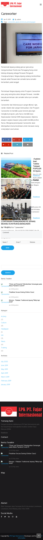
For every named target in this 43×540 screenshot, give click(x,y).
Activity (3, 316)
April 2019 (4, 373)
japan (17, 22)
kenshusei (23, 22)
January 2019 (5, 384)
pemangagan (31, 22)
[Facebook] (2, 517)
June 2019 (4, 365)
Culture (3, 323)
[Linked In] (10, 517)
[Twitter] (6, 517)
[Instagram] (13, 517)
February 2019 (6, 381)
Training (4, 348)
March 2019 (5, 377)
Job (2, 335)
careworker (11, 22)
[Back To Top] (38, 535)
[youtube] (17, 517)
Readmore (4, 432)
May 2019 (4, 369)
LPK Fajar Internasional (16, 536)
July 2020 (4, 362)
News (3, 341)
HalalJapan (4, 329)
